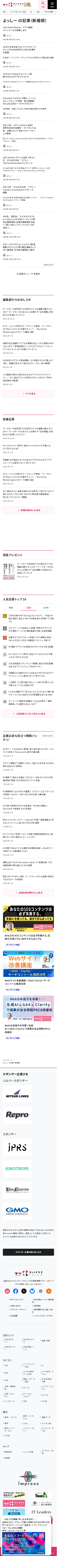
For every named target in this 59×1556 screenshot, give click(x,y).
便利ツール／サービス (10, 1429)
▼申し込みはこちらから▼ (14, 1530)
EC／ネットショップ (27, 1394)
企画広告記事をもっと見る (31, 892)
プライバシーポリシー (18, 1309)
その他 (44, 1401)
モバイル (45, 1395)
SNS (38, 12)
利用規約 (37, 1305)
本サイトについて (16, 1299)
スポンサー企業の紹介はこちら (28, 1252)
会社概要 (13, 1315)
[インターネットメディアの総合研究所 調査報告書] (41, 1504)
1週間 (28, 607)
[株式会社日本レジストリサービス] (17, 1147)
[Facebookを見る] (15, 1291)
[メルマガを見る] (7, 1291)
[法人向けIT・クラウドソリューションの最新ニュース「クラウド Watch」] (14, 1513)
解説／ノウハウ (10, 1417)
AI (31, 12)
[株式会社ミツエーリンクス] (17, 1093)
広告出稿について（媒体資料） (43, 1300)
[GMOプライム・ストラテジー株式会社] (17, 1211)
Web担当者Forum (13, 4)
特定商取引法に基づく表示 (42, 1310)
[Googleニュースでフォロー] (40, 1291)
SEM (25, 1401)
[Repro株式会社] (17, 1115)
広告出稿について (28, 1347)
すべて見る (30, 393)
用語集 (7, 1458)
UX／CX (26, 1387)
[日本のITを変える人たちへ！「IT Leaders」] (41, 1513)
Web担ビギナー (9, 1340)
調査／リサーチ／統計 (29, 1380)
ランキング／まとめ (47, 1429)
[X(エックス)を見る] (23, 1291)
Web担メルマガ (28, 1340)
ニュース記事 (28, 1452)
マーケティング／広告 (18, 12)
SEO (4, 12)
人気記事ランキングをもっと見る (30, 713)
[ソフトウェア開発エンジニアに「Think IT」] (41, 1496)
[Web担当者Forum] (28, 1274)
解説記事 (8, 1452)
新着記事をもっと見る (30, 510)
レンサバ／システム (47, 1387)
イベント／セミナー (29, 1429)
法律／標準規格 (10, 1387)
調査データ (46, 1417)
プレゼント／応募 (47, 1451)
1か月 (46, 607)
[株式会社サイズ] (17, 1190)
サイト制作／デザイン (47, 1372)
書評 (6, 1423)
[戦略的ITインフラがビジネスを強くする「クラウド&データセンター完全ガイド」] (14, 1496)
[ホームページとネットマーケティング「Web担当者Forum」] (14, 1504)
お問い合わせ (15, 1305)
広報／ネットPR (9, 1394)
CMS (6, 1380)
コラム (25, 1423)
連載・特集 (46, 1340)
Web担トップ (7, 1060)
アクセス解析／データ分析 (29, 1372)
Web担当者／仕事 (47, 1380)
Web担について (10, 1347)
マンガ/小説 (46, 1423)
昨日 (11, 607)
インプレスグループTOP (43, 1315)
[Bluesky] (32, 1291)
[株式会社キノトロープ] (17, 1168)
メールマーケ (10, 1401)
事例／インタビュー (28, 1417)
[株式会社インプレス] (28, 1478)
